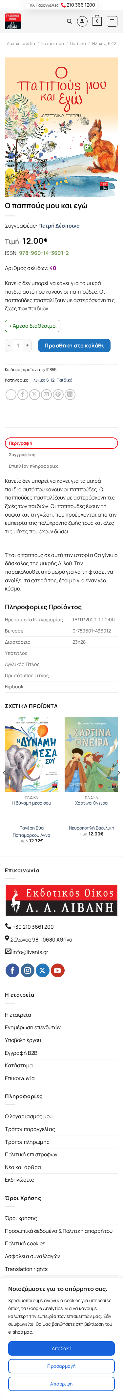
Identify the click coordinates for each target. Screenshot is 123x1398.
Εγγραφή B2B (21, 1052)
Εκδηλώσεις (19, 1179)
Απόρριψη (61, 1384)
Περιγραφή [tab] (20, 443)
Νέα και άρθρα (23, 1167)
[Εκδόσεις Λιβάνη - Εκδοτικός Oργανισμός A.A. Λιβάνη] (27, 21)
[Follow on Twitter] (43, 970)
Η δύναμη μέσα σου (31, 803)
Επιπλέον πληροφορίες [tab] (34, 466)
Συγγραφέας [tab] (22, 454)
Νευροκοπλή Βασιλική (91, 828)
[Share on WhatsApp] (11, 394)
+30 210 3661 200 (32, 926)
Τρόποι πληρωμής (27, 1141)
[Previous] (4, 785)
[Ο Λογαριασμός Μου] (82, 21)
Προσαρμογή (61, 1366)
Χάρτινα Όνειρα (91, 803)
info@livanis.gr (30, 952)
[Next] (118, 785)
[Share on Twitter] (34, 394)
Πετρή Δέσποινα (59, 225)
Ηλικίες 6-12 (104, 43)
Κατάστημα (52, 43)
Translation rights (26, 1269)
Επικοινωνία (20, 1078)
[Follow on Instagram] (27, 970)
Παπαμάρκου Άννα (31, 835)
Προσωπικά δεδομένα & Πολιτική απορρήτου (59, 1230)
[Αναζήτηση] (69, 21)
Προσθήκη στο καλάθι (74, 345)
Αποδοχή (62, 1348)
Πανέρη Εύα (31, 828)
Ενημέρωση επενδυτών (33, 1027)
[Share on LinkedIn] (70, 394)
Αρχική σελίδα (21, 43)
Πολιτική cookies (25, 1243)
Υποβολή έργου (23, 1040)
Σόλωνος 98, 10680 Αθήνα (41, 939)
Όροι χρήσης (21, 1218)
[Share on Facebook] (22, 394)
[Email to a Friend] (46, 394)
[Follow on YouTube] (58, 970)
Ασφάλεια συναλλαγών (32, 1256)
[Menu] (112, 21)
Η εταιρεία (18, 1014)
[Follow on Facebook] (12, 970)
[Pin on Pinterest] (58, 394)
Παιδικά (78, 43)
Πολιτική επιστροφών (31, 1154)
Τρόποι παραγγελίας (30, 1129)
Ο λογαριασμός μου (28, 1116)
